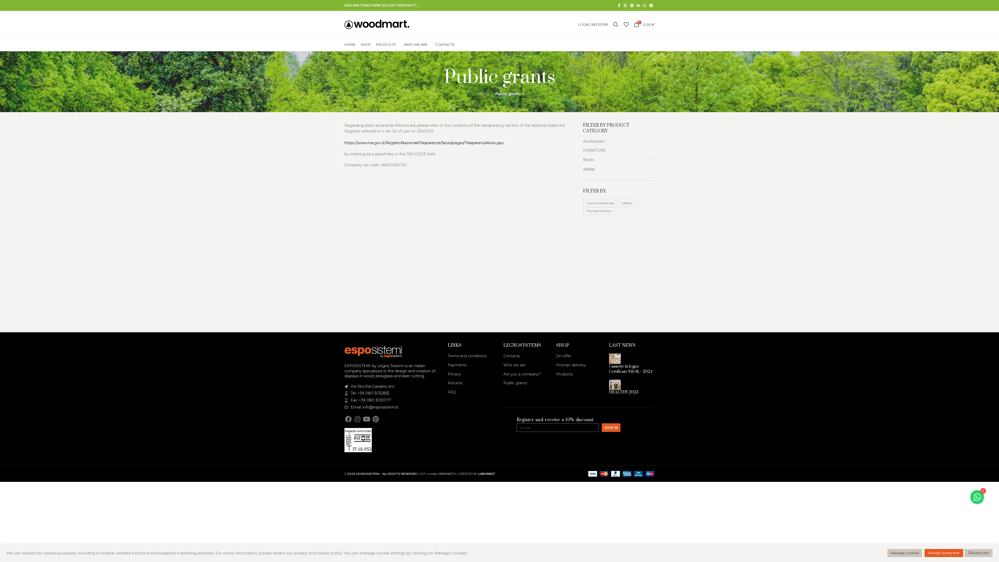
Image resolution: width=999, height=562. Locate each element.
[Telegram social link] (651, 5)
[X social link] (625, 5)
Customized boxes (600, 203)
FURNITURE (594, 150)
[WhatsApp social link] (645, 5)
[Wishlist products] (626, 24)
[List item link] (392, 386)
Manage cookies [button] (905, 553)
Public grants (515, 383)
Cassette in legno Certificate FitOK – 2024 (630, 369)
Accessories (593, 141)
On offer (563, 356)
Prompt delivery (599, 211)
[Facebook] (348, 419)
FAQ (452, 392)
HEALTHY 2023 (623, 392)
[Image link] (373, 351)
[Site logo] (376, 24)
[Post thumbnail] (615, 358)
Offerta (626, 203)
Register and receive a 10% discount (555, 420)
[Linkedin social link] (638, 5)
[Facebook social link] (619, 5)
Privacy (454, 374)
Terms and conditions (467, 356)
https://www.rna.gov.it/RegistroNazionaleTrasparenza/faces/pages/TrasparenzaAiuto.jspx (424, 142)
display (589, 169)
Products (564, 374)
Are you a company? (522, 374)
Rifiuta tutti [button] (978, 553)
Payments (457, 365)
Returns (455, 383)
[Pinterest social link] (632, 5)
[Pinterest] (376, 419)
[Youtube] (366, 419)
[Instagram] (357, 419)
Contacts (511, 356)
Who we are (514, 365)
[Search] (616, 24)
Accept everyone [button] (943, 553)
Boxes (588, 159)
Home (484, 93)
